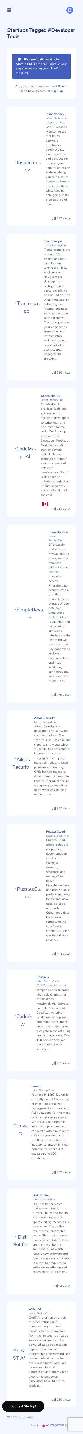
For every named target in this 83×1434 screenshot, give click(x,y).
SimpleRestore (59, 532)
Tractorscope (53, 241)
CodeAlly (43, 977)
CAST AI (35, 1309)
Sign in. (63, 86)
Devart (36, 1086)
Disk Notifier (41, 1195)
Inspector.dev (55, 114)
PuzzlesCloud (55, 831)
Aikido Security (44, 718)
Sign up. (58, 91)
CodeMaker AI (50, 396)
